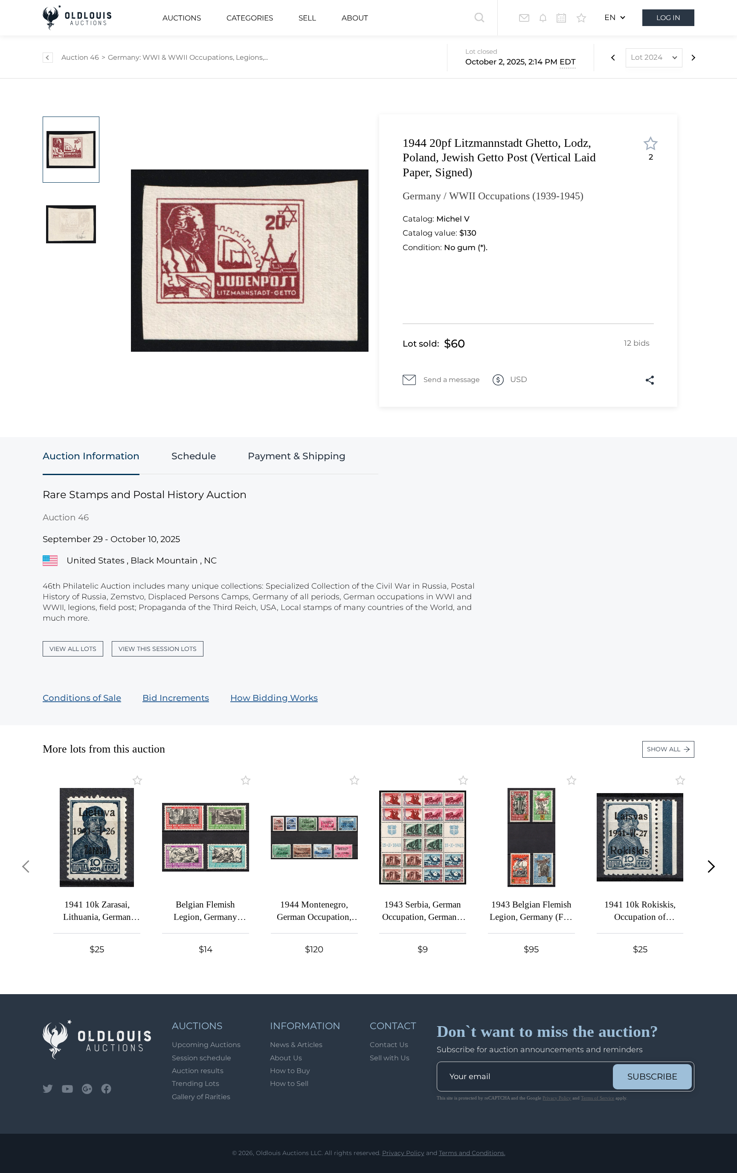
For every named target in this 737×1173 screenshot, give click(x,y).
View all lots (72, 649)
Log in (668, 18)
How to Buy (290, 1071)
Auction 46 (80, 57)
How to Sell (289, 1084)
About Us (286, 1058)
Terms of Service (597, 1098)
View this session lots (158, 649)
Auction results (197, 1071)
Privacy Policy (557, 1098)
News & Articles (296, 1045)
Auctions (181, 18)
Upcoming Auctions (206, 1045)
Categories (249, 18)
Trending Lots (195, 1084)
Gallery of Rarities (201, 1097)
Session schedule (201, 1058)
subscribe (652, 1076)
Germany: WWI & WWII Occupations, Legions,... (188, 57)
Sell (307, 18)
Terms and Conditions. (472, 1153)
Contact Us (389, 1045)
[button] (28, 866)
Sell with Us (389, 1058)
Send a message (452, 380)
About (355, 18)
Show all (663, 749)
